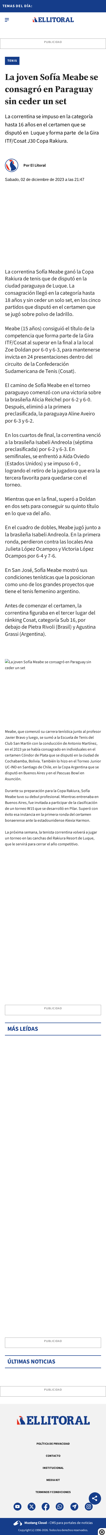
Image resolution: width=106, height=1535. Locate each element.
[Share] (95, 1499)
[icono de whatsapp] (60, 1506)
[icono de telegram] (74, 1506)
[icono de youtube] (17, 1506)
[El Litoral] (53, 19)
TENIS (12, 60)
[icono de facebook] (46, 1506)
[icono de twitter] (31, 1506)
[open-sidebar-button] (7, 20)
